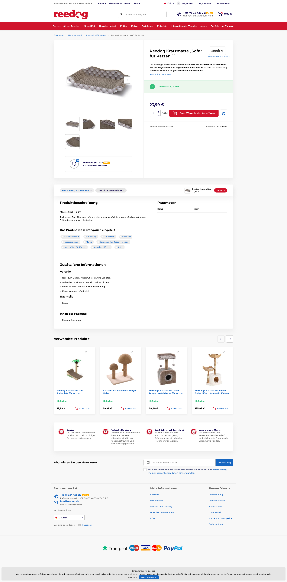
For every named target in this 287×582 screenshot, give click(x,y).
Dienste (136, 3)
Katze (120, 247)
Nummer (153, 113)
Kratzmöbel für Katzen (96, 35)
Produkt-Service (217, 500)
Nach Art (126, 236)
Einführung (59, 35)
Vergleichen (187, 3)
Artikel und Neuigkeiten (221, 518)
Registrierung (205, 3)
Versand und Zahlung (161, 506)
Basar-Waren (215, 506)
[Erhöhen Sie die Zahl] (158, 111)
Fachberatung (216, 524)
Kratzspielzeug (71, 242)
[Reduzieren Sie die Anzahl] (158, 115)
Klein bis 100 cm (102, 247)
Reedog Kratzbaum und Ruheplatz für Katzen (70, 392)
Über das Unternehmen (162, 512)
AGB (152, 518)
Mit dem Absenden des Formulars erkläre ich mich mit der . (187, 471)
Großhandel (215, 512)
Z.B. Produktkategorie (135, 14)
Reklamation (156, 500)
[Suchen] (121, 14)
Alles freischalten (149, 577)
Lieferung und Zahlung (119, 3)
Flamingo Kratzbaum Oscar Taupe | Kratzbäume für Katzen (166, 392)
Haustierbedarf (75, 35)
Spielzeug (91, 236)
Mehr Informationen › (160, 74)
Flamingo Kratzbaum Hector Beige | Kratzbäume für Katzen (212, 392)
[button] (127, 80)
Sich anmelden (223, 3)
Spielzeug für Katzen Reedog (114, 242)
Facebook (87, 525)
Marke (89, 242)
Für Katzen (109, 236)
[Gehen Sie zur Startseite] (71, 14)
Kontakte (102, 3)
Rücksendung (216, 494)
